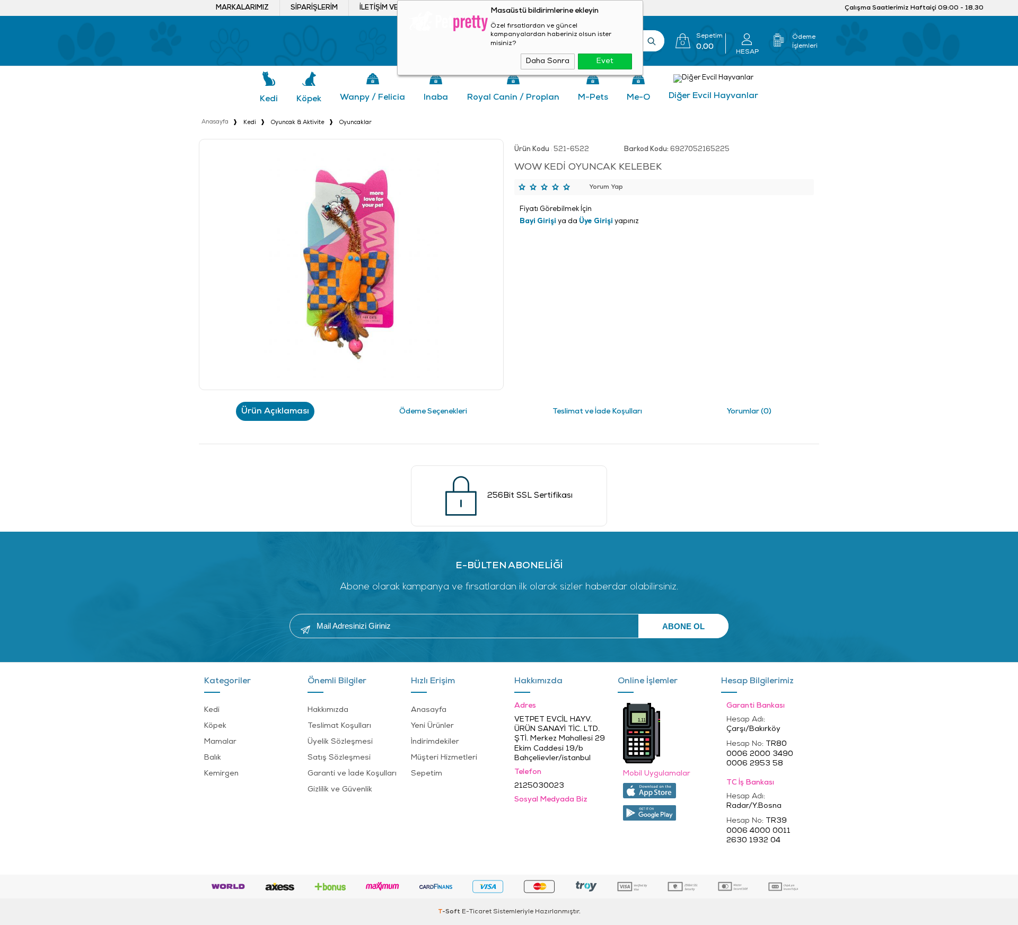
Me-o (638, 97)
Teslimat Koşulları (339, 726)
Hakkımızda (328, 710)
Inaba (436, 97)
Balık (212, 758)
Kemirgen (221, 774)
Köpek (308, 99)
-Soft (450, 912)
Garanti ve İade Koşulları (352, 774)
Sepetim (426, 774)
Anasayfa (428, 710)
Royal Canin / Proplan (513, 97)
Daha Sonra (547, 61)
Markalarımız (242, 7)
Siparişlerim (314, 7)
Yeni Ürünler (432, 726)
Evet (604, 61)
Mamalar (220, 742)
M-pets (593, 97)
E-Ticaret (477, 912)
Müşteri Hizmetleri (444, 758)
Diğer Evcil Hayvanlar (713, 96)
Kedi (269, 99)
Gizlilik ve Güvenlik (340, 790)
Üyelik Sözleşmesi (340, 742)
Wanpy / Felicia (372, 97)
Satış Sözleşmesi (339, 758)
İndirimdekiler (435, 742)
